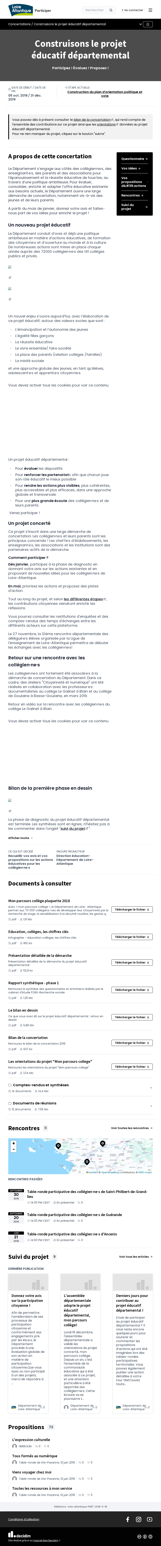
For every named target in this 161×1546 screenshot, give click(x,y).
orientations (108, 124)
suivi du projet (74, 828)
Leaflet (93, 1172)
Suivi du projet (127, 207)
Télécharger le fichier (130, 909)
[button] (20, 838)
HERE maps (145, 1172)
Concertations (19, 24)
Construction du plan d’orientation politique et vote (104, 94)
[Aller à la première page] (34, 10)
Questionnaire (132, 159)
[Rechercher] (111, 10)
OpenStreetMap (110, 1172)
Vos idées (129, 168)
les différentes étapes (85, 599)
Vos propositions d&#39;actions (133, 182)
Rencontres (130, 195)
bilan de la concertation (94, 119)
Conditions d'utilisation (23, 1519)
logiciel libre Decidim (47, 1540)
